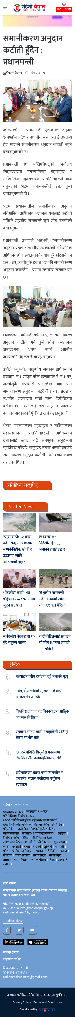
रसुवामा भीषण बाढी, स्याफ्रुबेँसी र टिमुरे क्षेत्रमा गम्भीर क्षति (42, 735)
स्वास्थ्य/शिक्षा (38, 860)
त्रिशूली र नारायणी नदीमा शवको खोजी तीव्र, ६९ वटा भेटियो (52, 599)
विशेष (24, 860)
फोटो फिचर (44, 842)
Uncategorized (13, 811)
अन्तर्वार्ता (30, 842)
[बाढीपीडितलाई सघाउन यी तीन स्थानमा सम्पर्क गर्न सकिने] (55, 622)
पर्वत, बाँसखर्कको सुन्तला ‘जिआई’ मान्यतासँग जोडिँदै (38, 694)
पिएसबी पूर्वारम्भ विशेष (43, 829)
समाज (6, 864)
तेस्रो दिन (23, 829)
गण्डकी (37, 847)
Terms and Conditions (47, 1002)
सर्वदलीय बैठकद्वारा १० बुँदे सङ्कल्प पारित (19, 639)
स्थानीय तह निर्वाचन (22, 851)
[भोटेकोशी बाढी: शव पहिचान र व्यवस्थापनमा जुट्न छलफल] (19, 578)
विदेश (52, 860)
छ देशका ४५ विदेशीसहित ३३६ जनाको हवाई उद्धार (52, 543)
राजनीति (62, 860)
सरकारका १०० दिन (37, 811)
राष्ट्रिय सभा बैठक (12, 842)
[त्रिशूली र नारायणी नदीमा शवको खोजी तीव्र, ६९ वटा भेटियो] (55, 578)
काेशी (6, 847)
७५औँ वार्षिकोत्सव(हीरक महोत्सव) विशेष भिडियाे (30, 820)
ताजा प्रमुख (55, 855)
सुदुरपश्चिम (59, 842)
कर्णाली (16, 847)
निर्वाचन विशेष (11, 838)
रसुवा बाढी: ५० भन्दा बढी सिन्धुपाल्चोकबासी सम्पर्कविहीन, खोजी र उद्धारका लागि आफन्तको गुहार (19, 549)
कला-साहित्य (22, 855)
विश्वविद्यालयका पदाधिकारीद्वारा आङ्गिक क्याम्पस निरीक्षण (42, 714)
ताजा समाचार (10, 860)
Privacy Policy (22, 1002)
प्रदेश (6, 851)
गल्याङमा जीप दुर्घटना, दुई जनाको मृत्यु (42, 677)
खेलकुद (7, 855)
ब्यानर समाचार (11, 833)
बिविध (25, 838)
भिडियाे (62, 833)
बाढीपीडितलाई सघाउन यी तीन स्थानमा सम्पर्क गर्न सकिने (55, 642)
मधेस (27, 847)
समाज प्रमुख (39, 855)
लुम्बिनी (48, 847)
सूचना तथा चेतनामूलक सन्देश (38, 833)
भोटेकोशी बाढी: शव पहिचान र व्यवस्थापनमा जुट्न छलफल (19, 599)
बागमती (59, 847)
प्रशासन (40, 851)
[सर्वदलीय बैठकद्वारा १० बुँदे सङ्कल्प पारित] (19, 622)
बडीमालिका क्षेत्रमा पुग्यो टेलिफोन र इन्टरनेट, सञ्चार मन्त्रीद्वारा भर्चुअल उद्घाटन (39, 779)
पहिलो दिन (9, 829)
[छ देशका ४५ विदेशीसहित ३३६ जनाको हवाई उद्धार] (55, 522)
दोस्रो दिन (57, 825)
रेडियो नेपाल (15, 73)
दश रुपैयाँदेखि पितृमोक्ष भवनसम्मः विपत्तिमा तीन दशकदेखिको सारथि (38, 755)
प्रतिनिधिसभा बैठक (41, 838)
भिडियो (51, 851)
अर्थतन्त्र (62, 851)
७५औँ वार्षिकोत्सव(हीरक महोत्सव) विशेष (26, 825)
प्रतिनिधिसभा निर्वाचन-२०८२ (18, 816)
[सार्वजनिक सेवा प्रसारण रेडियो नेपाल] (29, 7)
